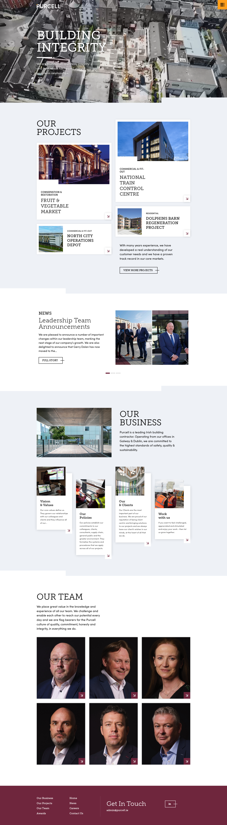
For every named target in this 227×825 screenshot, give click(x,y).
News (72, 803)
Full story (50, 360)
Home (73, 798)
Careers (74, 808)
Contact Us (76, 813)
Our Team (43, 808)
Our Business (45, 798)
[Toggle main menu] (222, 4)
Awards (41, 813)
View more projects (138, 270)
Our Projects (44, 803)
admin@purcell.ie (117, 810)
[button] (108, 373)
